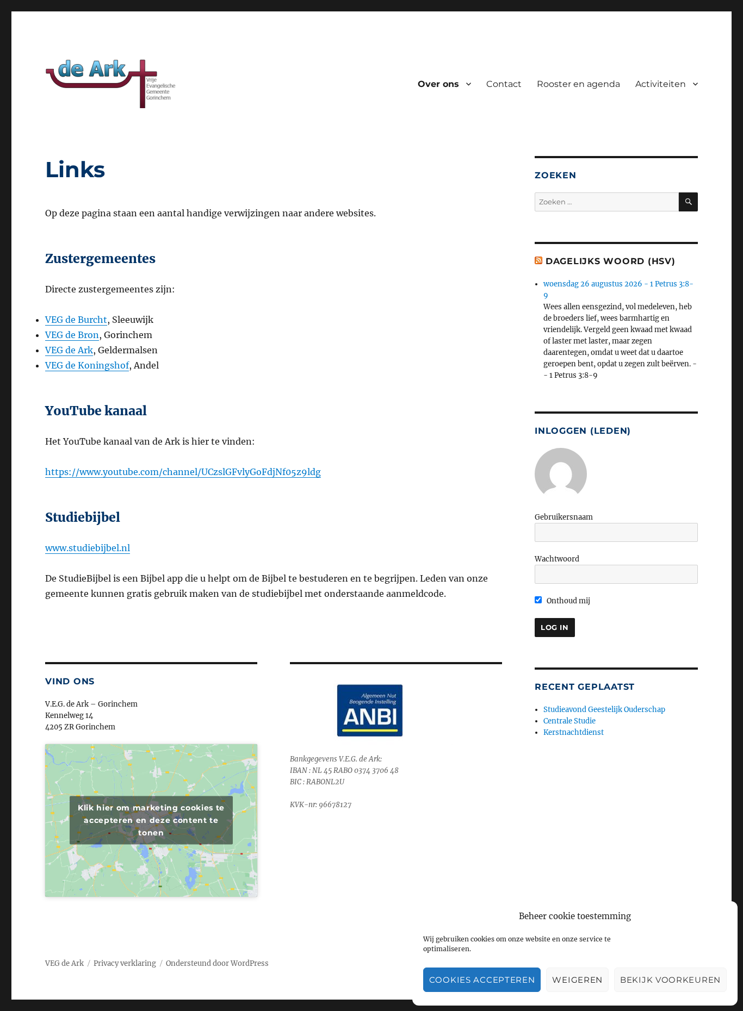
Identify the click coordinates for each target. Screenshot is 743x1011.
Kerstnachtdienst (573, 732)
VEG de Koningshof (87, 365)
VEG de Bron (72, 334)
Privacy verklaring (125, 963)
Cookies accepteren (482, 980)
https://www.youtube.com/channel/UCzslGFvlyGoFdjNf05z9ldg (183, 471)
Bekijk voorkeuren (670, 980)
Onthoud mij (567, 601)
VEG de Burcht (76, 319)
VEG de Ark (69, 350)
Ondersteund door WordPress (217, 963)
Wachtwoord (557, 559)
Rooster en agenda (578, 84)
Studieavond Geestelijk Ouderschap (604, 709)
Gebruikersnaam (564, 517)
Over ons (438, 84)
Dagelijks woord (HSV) (611, 261)
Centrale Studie (569, 721)
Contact (504, 84)
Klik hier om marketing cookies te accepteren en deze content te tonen (151, 820)
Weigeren (577, 980)
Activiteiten (660, 84)
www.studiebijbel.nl (87, 547)
